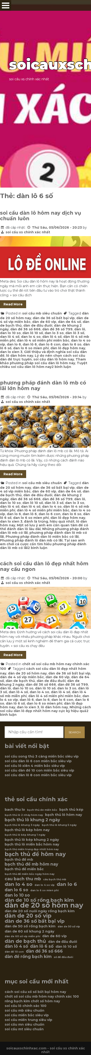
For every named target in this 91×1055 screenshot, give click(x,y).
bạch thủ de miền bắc (42, 809)
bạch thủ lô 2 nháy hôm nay (24, 815)
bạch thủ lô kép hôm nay (27, 830)
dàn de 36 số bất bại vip (54, 318)
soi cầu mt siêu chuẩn (24, 1029)
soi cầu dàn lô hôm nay (53, 359)
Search (74, 732)
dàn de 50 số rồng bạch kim (30, 926)
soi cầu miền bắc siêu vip (27, 1015)
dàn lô (79, 329)
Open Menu (5, 5)
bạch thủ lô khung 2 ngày (32, 819)
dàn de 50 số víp (69, 926)
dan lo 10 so (10, 333)
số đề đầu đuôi (63, 957)
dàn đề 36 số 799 (57, 329)
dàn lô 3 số (74, 333)
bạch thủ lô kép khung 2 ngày (32, 840)
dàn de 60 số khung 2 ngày (29, 931)
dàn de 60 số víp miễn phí (22, 936)
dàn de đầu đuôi (37, 325)
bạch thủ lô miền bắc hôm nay (32, 844)
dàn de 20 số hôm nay (27, 673)
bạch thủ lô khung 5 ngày (59, 825)
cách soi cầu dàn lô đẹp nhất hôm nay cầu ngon (44, 566)
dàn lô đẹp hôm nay (67, 348)
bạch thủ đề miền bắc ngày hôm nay (29, 874)
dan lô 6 (30, 344)
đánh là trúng (36, 521)
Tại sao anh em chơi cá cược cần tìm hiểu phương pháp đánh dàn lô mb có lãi (43, 544)
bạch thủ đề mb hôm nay (31, 864)
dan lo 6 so (71, 344)
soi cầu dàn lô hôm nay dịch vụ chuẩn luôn (40, 215)
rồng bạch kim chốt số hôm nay (32, 1001)
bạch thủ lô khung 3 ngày (22, 825)
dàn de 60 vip (44, 322)
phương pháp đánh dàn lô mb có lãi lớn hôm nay (43, 385)
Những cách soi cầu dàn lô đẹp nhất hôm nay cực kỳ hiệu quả (45, 709)
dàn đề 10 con (14, 951)
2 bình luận (61, 367)
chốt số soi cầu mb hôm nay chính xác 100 (42, 996)
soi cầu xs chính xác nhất (28, 232)
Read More (13, 304)
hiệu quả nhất (62, 521)
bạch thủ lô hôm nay (63, 815)
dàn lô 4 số (52, 337)
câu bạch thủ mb (54, 879)
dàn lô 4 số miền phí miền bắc (43, 340)
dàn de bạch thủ (20, 681)
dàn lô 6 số (15, 703)
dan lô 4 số (9, 337)
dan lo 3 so (54, 333)
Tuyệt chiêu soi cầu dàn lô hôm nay (43, 365)
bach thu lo (15, 809)
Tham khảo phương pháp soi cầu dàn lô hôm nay (43, 361)
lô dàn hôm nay (19, 355)
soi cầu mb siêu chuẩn (42, 313)
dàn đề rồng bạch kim (28, 956)
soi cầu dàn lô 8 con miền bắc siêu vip (38, 775)
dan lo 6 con (49, 344)
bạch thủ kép (71, 809)
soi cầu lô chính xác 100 (25, 1006)
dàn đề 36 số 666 (25, 329)
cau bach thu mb (23, 879)
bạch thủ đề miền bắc (24, 869)
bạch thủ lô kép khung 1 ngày (25, 834)
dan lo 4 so (31, 337)
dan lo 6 (14, 344)
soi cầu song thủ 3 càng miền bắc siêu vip (42, 756)
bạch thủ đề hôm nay (35, 854)
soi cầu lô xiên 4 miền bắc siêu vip (35, 766)
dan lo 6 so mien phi (31, 348)
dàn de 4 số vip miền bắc (22, 677)
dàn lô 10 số (32, 333)
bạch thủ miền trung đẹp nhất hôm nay (32, 849)
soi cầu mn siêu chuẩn (24, 1024)
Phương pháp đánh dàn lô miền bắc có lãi (42, 536)
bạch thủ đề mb (19, 859)
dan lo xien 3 (11, 352)
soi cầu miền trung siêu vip (28, 1020)
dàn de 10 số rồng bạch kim (39, 900)
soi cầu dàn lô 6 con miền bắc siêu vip (38, 761)
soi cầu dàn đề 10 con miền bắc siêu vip (39, 770)
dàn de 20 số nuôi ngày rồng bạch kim (40, 911)
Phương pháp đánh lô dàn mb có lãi (31, 540)
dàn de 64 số (69, 322)
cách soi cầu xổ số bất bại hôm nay (35, 992)
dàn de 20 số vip (28, 915)
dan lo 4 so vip (45, 885)
